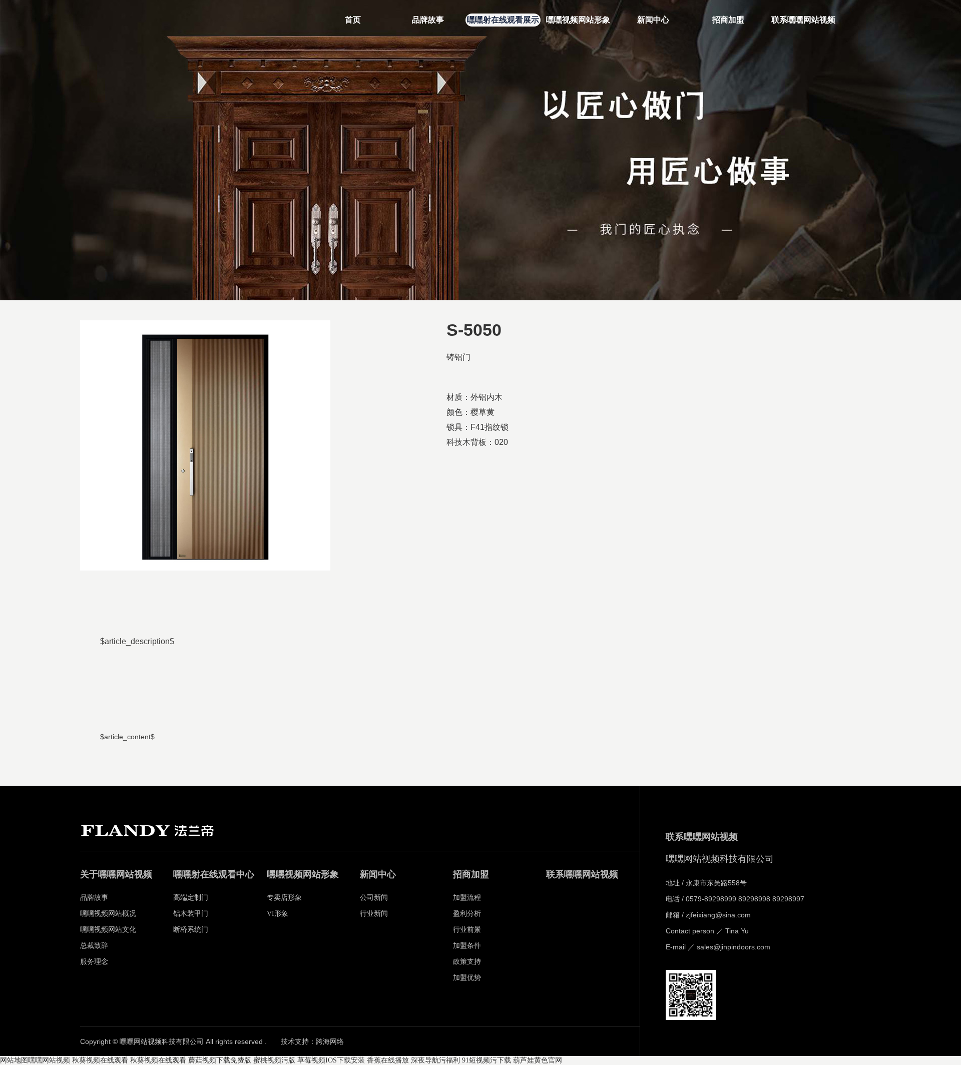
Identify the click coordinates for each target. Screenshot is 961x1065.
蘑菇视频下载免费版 (219, 1060)
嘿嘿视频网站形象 (578, 20)
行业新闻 (374, 913)
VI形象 (277, 913)
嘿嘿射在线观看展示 (503, 20)
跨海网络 (330, 1041)
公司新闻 (374, 897)
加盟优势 (467, 977)
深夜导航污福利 (435, 1060)
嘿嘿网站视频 (49, 1060)
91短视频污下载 (486, 1060)
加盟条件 (467, 945)
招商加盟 (728, 20)
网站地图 (14, 1060)
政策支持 (467, 961)
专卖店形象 (284, 897)
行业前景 (467, 929)
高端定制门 (190, 897)
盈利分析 (467, 913)
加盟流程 (467, 897)
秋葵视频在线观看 (100, 1060)
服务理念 (94, 961)
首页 (353, 20)
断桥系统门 (190, 929)
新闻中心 (653, 20)
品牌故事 (428, 20)
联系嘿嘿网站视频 (803, 20)
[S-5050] (205, 445)
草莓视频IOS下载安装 (331, 1060)
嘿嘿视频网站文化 (108, 929)
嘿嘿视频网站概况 (108, 913)
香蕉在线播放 (388, 1060)
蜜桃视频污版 (274, 1060)
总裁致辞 (94, 945)
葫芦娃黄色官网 (537, 1060)
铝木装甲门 (190, 913)
